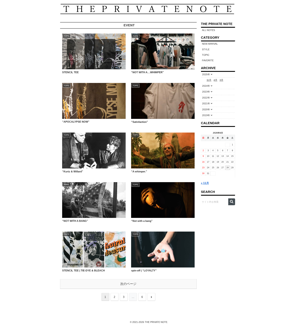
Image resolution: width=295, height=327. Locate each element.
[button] (231, 201)
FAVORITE (208, 60)
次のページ (128, 284)
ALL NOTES (208, 30)
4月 (215, 80)
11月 (209, 80)
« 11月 (205, 183)
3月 (221, 80)
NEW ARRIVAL (210, 44)
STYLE (205, 49)
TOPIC (205, 55)
